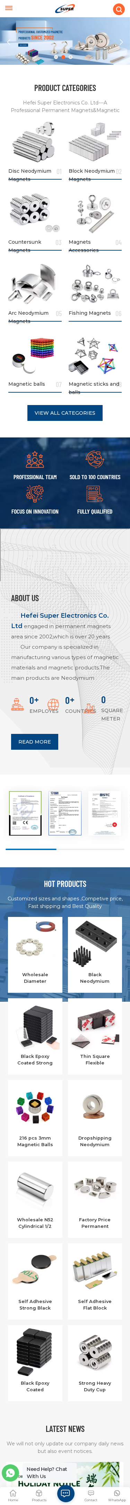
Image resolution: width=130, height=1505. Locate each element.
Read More (34, 742)
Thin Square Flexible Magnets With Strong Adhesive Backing (95, 1060)
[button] (56, 57)
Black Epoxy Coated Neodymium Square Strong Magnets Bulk (35, 1387)
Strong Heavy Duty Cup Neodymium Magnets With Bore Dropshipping (95, 1387)
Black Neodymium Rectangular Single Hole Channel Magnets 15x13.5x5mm (95, 978)
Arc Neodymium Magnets (28, 315)
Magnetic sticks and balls (94, 386)
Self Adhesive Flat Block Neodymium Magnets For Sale (95, 1305)
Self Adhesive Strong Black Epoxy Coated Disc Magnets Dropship (35, 1305)
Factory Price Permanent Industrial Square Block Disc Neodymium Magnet (95, 1223)
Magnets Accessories (84, 244)
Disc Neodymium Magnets (29, 173)
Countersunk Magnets (24, 244)
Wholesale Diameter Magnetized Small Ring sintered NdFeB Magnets (35, 978)
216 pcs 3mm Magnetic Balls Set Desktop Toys (35, 1141)
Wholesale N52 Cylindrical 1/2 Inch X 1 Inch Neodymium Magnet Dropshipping (35, 1223)
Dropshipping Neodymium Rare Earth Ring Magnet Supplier (95, 1141)
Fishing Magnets (90, 313)
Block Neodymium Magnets (92, 173)
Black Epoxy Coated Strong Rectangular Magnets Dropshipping (35, 1060)
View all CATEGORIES (65, 413)
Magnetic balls (26, 384)
